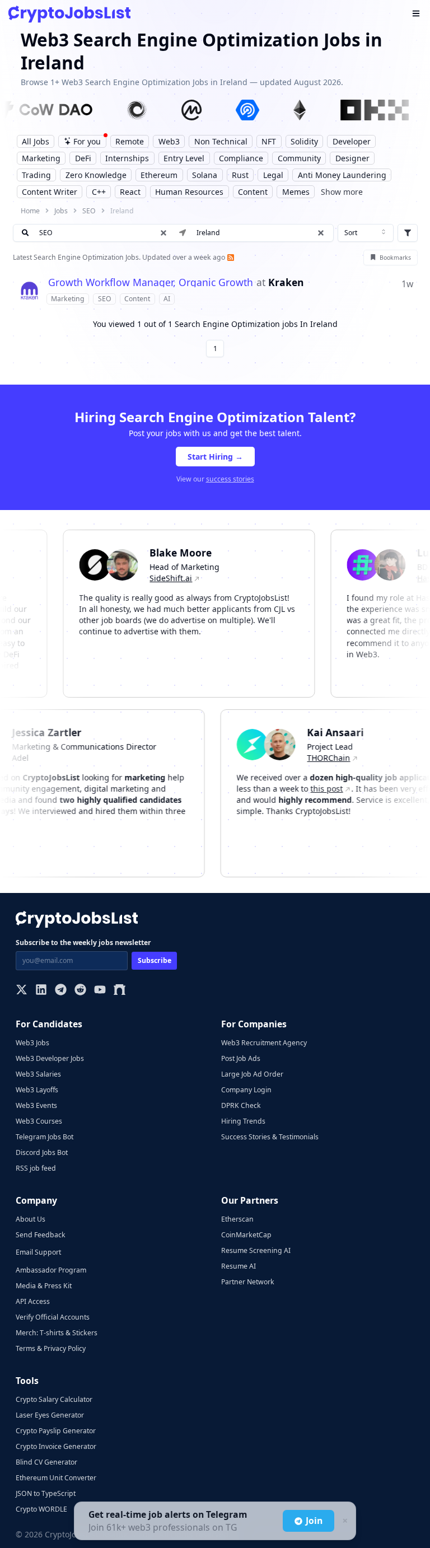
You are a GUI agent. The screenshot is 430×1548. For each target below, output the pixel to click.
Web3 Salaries (38, 1074)
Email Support (38, 1252)
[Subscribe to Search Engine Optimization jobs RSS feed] (229, 257)
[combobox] (366, 233)
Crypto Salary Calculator (54, 1399)
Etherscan (237, 1219)
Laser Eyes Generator (50, 1415)
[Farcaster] (119, 991)
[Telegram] (61, 991)
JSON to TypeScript (46, 1493)
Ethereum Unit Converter (56, 1477)
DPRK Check (241, 1105)
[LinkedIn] (41, 991)
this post (338, 788)
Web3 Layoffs (37, 1090)
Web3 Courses (39, 1121)
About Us (30, 1219)
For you (87, 141)
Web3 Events (36, 1105)
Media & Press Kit (44, 1285)
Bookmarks (395, 257)
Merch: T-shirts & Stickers (56, 1332)
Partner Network (247, 1282)
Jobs (61, 211)
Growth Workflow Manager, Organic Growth (150, 283)
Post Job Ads (240, 1058)
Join (314, 1520)
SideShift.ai (159, 578)
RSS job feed (36, 1168)
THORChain (340, 757)
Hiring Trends (243, 1121)
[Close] (344, 1521)
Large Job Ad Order (252, 1074)
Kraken (286, 283)
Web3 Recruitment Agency (264, 1042)
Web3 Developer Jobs (50, 1058)
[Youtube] (100, 991)
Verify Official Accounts (53, 1317)
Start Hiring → (215, 456)
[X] (21, 991)
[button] (321, 233)
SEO (89, 211)
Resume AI (238, 1266)
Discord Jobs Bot (42, 1152)
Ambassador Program (51, 1270)
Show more (342, 191)
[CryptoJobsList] (69, 14)
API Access (33, 1301)
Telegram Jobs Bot (44, 1137)
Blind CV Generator (46, 1462)
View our (215, 479)
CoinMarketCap (246, 1235)
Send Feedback (41, 1235)
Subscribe (154, 960)
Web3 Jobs (32, 1042)
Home (30, 211)
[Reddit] (80, 991)
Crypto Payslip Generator (56, 1430)
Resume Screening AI (256, 1250)
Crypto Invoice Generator (56, 1446)
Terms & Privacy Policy (51, 1348)
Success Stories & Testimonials (270, 1137)
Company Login (246, 1090)
